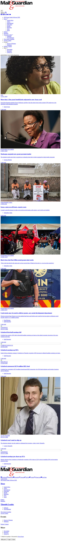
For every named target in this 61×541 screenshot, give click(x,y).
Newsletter (6, 531)
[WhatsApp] (9, 14)
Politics (2, 499)
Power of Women (8, 520)
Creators (5, 478)
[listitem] (4, 477)
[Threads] (5, 14)
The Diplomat (7, 509)
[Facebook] (1, 14)
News (3, 484)
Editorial (6, 507)
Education (6, 491)
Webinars (6, 521)
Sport (5, 497)
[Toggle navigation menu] (2, 11)
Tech (5, 495)
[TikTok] (6, 14)
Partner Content (4, 524)
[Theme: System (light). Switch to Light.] (3, 13)
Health (5, 492)
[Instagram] (2, 14)
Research (6, 532)
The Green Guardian (6, 512)
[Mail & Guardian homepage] (30, 5)
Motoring (6, 494)
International (7, 490)
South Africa (7, 487)
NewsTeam (21, 536)
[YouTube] (10, 14)
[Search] (6, 13)
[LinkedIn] (3, 14)
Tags (2, 478)
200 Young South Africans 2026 (9, 480)
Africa (5, 488)
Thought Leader (7, 504)
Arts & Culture (4, 513)
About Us (6, 534)
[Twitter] (7, 14)
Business (3, 501)
